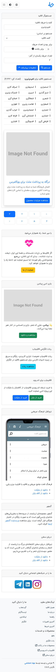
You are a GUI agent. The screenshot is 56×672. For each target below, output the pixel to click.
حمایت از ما (28, 270)
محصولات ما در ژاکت (45, 645)
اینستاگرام (22, 612)
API (52, 636)
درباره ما (51, 612)
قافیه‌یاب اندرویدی (47, 650)
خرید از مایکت (20, 397)
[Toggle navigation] (4, 4)
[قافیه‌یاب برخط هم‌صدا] (50, 4)
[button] (16, 4)
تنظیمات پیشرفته (28, 68)
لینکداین (23, 617)
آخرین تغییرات (48, 621)
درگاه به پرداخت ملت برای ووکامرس (29, 182)
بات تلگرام (50, 640)
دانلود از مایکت (41, 490)
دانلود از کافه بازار (40, 493)
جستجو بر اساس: (44, 33)
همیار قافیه (50, 607)
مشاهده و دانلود (28, 335)
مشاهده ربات (28, 366)
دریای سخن (49, 655)
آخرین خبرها (49, 626)
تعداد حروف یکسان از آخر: (40, 56)
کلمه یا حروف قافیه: (43, 22)
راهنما (52, 617)
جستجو (46, 68)
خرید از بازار (36, 397)
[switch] (47, 49)
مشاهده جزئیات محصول (37, 200)
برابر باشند (39, 49)
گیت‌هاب (22, 607)
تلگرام (24, 621)
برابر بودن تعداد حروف (42, 44)
